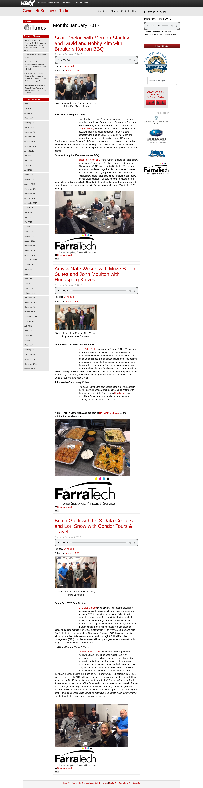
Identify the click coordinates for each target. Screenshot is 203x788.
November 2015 (30, 194)
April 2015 (28, 227)
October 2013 (29, 312)
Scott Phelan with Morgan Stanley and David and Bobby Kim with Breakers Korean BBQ (92, 43)
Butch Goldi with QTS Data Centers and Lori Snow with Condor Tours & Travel (94, 526)
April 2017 (28, 113)
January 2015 (29, 241)
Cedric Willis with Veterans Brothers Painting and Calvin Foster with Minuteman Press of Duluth (35, 65)
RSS (77, 70)
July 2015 (28, 213)
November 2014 (30, 250)
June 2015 (28, 217)
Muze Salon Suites (88, 349)
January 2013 (29, 355)
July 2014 (28, 269)
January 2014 (29, 298)
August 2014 (29, 265)
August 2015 (29, 208)
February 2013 (29, 350)
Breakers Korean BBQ (89, 160)
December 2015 (30, 189)
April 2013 (28, 340)
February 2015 (29, 236)
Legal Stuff (94, 783)
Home (135, 11)
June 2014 (28, 274)
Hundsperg (119, 393)
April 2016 (28, 170)
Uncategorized (64, 255)
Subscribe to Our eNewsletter (130, 783)
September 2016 (30, 146)
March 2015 (28, 232)
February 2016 (29, 179)
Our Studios (67, 3)
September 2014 (30, 260)
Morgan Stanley (86, 128)
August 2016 (29, 151)
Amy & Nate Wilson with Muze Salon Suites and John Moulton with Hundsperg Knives (95, 274)
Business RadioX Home (48, 3)
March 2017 (28, 118)
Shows (114, 11)
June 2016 (28, 161)
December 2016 (30, 132)
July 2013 (28, 326)
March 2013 (28, 345)
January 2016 (29, 184)
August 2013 (29, 321)
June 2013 (28, 331)
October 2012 (29, 369)
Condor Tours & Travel (90, 652)
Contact (125, 11)
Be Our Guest (82, 3)
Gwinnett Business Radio (46, 10)
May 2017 (28, 108)
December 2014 (30, 246)
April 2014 (28, 283)
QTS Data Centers (88, 608)
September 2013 (30, 317)
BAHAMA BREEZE (109, 413)
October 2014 (29, 255)
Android (69, 70)
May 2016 (28, 165)
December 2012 (30, 359)
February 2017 (29, 123)
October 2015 (29, 198)
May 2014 (28, 279)
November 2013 (30, 307)
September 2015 (30, 203)
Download (69, 66)
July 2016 (28, 156)
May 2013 (28, 336)
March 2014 (28, 288)
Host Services (83, 783)
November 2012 (30, 364)
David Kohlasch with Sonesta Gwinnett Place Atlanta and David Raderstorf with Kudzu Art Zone (35, 89)
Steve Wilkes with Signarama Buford (35, 56)
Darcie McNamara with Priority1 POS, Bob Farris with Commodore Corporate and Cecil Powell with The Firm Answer (35, 45)
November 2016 (30, 137)
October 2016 (29, 142)
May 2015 (28, 222)
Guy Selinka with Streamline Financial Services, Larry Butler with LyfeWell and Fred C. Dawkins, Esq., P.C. (35, 77)
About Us (102, 11)
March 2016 (28, 175)
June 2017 (28, 104)
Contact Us (113, 783)
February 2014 (29, 293)
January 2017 (29, 127)
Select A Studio (161, 46)
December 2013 (30, 302)
